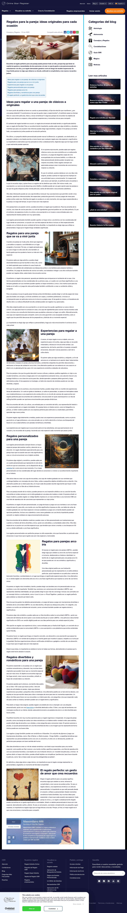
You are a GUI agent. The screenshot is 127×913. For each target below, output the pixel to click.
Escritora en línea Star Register (33, 824)
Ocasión (102, 3)
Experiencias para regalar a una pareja (20, 85)
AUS (110, 3)
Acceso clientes (75, 864)
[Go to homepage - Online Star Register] (15, 3)
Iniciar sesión (94, 11)
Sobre (88, 3)
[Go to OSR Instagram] (99, 881)
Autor (13, 822)
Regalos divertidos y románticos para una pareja (24, 92)
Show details (77, 904)
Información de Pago (77, 867)
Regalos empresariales (76, 11)
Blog (94, 3)
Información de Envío (77, 871)
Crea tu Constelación (46, 11)
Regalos (5, 11)
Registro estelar (52, 866)
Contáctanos (6, 867)
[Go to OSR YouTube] (113, 881)
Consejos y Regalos (13, 32)
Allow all (31, 908)
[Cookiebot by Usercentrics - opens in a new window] (10, 908)
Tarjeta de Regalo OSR (32, 876)
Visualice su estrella (23, 11)
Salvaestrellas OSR (53, 884)
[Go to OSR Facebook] (109, 881)
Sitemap (119, 903)
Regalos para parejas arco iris (17, 90)
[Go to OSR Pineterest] (118, 881)
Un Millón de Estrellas (54, 881)
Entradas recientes (13, 826)
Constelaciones (75, 878)
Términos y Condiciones (106, 903)
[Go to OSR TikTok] (104, 881)
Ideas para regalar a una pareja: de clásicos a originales (26, 79)
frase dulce (30, 707)
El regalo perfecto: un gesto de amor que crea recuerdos (26, 95)
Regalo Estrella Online (31, 864)
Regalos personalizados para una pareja (21, 87)
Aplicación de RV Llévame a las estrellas (52, 890)
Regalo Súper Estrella (31, 873)
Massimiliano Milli (33, 821)
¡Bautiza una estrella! (115, 11)
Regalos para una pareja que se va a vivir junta (23, 82)
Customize (52, 908)
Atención (82, 3)
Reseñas (5, 880)
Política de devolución (77, 874)
